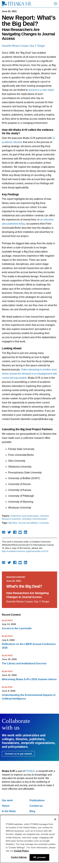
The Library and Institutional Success (24, 663)
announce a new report (41, 90)
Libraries (44, 515)
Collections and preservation (25, 515)
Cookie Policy (21, 851)
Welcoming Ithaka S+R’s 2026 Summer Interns (29, 679)
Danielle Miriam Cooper (15, 45)
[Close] (55, 819)
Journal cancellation (28, 522)
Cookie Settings (19, 857)
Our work (7, 800)
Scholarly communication (34, 519)
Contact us (36, 805)
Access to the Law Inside (17, 628)
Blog (32, 811)
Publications (37, 800)
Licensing (44, 522)
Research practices (11, 519)
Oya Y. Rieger (37, 45)
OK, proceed (39, 857)
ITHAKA (30, 771)
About (5, 805)
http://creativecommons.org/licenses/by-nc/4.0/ (25, 551)
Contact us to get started (18, 753)
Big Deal (12, 522)
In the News (9, 811)
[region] (29, 839)
